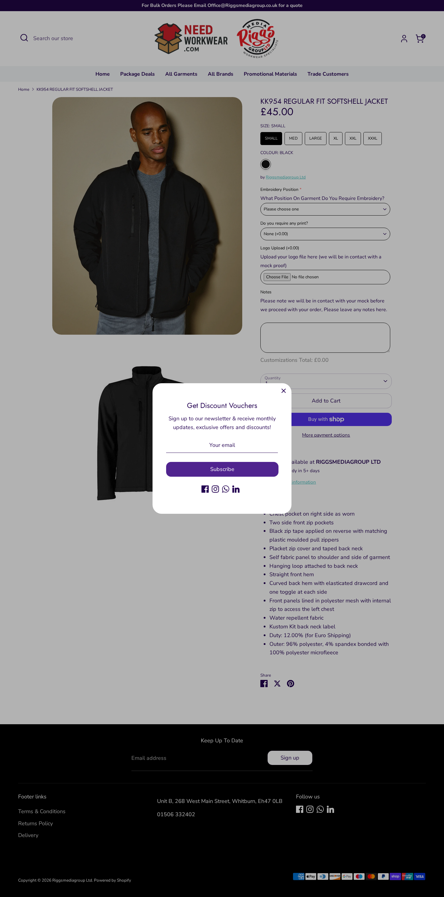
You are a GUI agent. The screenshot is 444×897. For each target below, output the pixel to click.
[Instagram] (215, 489)
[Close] (283, 391)
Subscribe (222, 469)
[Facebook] (205, 489)
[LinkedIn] (236, 489)
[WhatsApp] (225, 489)
